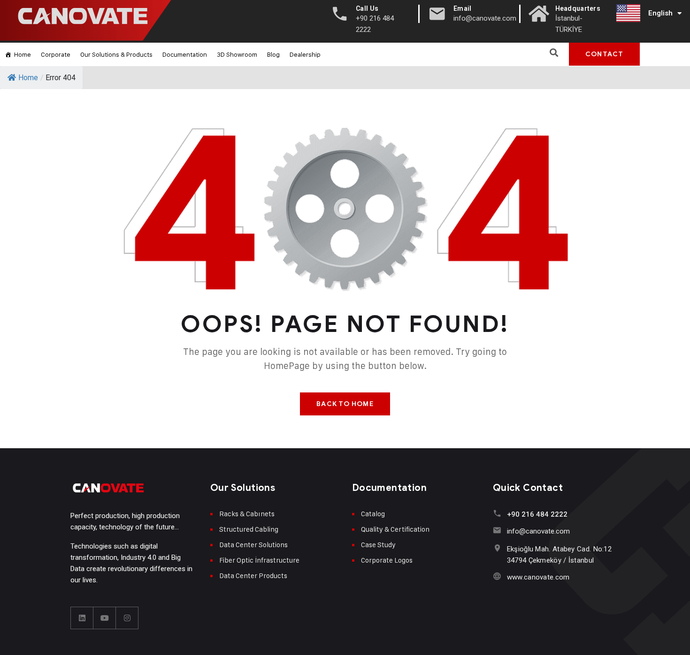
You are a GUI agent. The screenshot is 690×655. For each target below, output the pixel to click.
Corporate (55, 54)
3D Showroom (237, 54)
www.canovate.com (538, 577)
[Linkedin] (82, 618)
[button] (553, 52)
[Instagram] (127, 618)
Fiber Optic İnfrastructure (259, 560)
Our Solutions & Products (116, 54)
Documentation (184, 54)
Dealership (305, 54)
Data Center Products (253, 575)
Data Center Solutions (253, 544)
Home (22, 54)
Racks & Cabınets (247, 513)
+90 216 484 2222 (537, 514)
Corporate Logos (387, 560)
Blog (273, 54)
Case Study (378, 544)
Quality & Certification (395, 529)
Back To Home (344, 404)
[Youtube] (104, 618)
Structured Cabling (248, 529)
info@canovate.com (538, 531)
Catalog (373, 513)
